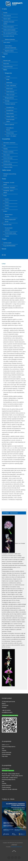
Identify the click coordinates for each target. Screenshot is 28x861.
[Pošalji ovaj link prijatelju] (25, 266)
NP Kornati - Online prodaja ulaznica (10, 773)
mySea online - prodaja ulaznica (9, 777)
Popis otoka (5, 756)
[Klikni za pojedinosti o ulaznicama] (14, 818)
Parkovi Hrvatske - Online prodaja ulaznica (12, 775)
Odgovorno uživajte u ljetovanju (9, 789)
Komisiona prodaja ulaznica (8, 746)
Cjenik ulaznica (5, 768)
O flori (3, 264)
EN (5, 255)
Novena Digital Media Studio (16, 846)
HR (3, 255)
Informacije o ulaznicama (8, 770)
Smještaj (4, 750)
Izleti (3, 748)
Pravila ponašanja (6, 754)
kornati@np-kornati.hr (7, 712)
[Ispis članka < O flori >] (23, 266)
